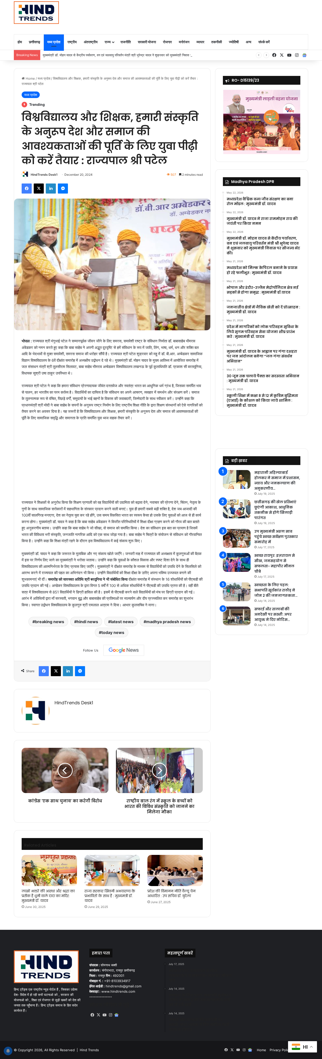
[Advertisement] (211, 16)
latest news (122, 621)
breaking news (49, 621)
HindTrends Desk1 (44, 174)
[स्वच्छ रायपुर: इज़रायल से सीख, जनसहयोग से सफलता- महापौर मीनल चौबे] (237, 562)
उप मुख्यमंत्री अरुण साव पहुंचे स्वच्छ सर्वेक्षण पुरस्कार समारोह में (276, 536)
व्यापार (200, 42)
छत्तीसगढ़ (34, 42)
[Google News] (123, 650)
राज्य (108, 42)
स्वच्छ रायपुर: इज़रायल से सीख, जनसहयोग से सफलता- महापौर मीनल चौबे (274, 563)
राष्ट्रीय (72, 42)
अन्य (248, 42)
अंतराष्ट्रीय (91, 42)
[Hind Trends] (36, 12)
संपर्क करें (264, 42)
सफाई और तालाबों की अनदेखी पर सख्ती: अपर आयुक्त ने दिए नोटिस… (273, 614)
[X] (98, 1015)
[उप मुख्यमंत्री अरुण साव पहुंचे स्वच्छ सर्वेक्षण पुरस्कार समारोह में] (237, 538)
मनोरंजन (184, 42)
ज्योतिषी (234, 42)
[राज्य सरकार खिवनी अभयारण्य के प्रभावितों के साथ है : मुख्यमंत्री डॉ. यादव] (112, 870)
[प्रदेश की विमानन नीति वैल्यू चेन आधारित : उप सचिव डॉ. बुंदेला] (175, 870)
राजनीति (125, 42)
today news (112, 632)
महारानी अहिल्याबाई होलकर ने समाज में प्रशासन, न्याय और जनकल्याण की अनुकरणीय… (277, 480)
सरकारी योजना (147, 42)
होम (20, 42)
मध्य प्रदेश (53, 42)
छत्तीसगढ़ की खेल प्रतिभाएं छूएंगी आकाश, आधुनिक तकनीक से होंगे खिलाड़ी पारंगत (275, 509)
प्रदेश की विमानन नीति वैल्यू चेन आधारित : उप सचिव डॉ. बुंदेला (171, 893)
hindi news (87, 621)
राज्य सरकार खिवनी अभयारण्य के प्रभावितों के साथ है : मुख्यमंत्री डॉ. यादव (110, 896)
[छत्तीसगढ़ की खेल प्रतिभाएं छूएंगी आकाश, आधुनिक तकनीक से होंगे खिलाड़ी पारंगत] (237, 508)
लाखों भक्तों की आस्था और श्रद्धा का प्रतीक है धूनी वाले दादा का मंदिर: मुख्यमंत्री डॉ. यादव (48, 896)
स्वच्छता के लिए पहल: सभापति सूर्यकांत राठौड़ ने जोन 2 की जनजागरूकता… (276, 590)
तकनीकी (216, 42)
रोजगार (167, 42)
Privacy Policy (280, 1050)
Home (30, 78)
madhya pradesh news (168, 621)
